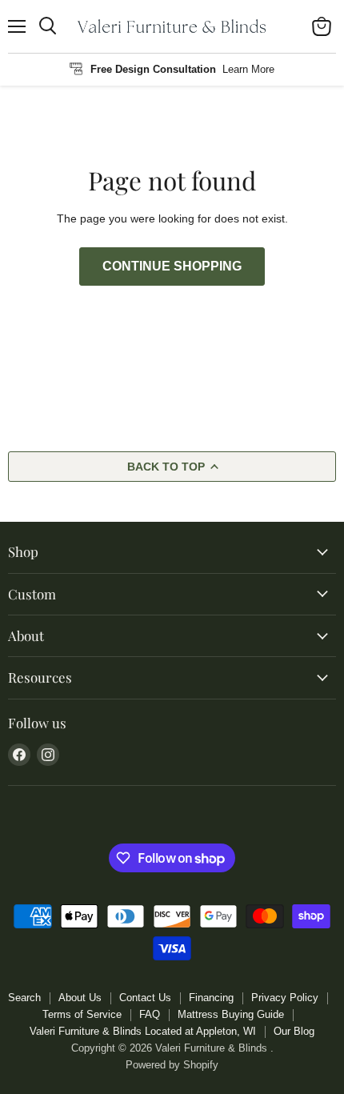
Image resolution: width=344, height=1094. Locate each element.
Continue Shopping (172, 266)
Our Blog (294, 1031)
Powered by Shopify (172, 1065)
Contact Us (145, 998)
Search (24, 998)
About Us (80, 998)
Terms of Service (82, 1014)
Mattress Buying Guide (231, 1014)
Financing (211, 998)
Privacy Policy (284, 998)
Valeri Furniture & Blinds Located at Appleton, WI (143, 1031)
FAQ (149, 1014)
